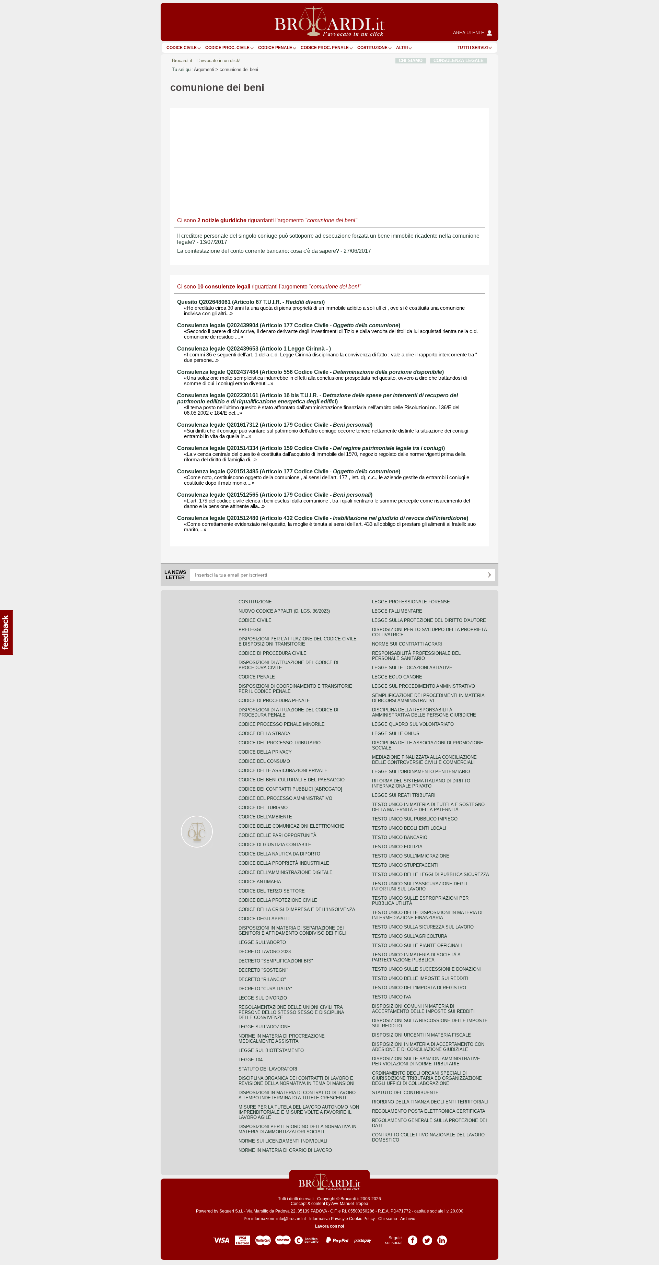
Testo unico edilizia (397, 846)
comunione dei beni (239, 69)
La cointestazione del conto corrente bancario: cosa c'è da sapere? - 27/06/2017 (274, 251)
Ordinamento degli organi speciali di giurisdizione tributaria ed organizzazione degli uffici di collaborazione (427, 1078)
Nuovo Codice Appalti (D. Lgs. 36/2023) (284, 611)
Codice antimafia (260, 881)
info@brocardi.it (291, 1218)
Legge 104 (251, 1059)
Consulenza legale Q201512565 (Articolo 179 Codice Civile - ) (274, 495)
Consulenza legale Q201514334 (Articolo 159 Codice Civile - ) (311, 448)
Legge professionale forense (411, 601)
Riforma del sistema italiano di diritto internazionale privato (421, 783)
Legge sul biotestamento (271, 1050)
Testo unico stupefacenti (405, 865)
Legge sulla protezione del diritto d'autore (429, 620)
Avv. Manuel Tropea (349, 1203)
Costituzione (372, 47)
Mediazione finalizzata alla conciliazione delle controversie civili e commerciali (424, 760)
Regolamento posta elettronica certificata (428, 1111)
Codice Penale (275, 47)
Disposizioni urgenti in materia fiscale (421, 1035)
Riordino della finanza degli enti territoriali (430, 1101)
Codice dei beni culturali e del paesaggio (292, 779)
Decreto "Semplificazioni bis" (276, 960)
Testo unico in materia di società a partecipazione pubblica (416, 957)
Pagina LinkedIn (442, 1238)
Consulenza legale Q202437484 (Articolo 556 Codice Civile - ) (310, 372)
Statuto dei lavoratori (268, 1069)
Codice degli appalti (264, 918)
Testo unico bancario (399, 837)
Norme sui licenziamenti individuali (283, 1141)
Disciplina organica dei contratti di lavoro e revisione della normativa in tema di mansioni (297, 1081)
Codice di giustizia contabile (275, 844)
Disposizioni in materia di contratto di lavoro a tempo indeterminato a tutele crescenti (297, 1095)
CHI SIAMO (411, 60)
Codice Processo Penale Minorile (282, 724)
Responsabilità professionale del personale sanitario (416, 656)
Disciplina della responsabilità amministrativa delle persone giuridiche (424, 712)
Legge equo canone (397, 676)
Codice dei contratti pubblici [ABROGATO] (290, 789)
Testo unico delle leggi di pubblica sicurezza (430, 874)
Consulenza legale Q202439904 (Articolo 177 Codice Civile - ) (288, 325)
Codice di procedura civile (273, 653)
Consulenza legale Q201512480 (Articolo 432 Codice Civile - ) (322, 518)
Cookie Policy (362, 1218)
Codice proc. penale (325, 47)
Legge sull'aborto (262, 942)
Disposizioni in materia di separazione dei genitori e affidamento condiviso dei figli (292, 930)
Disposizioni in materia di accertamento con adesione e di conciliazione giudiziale (428, 1047)
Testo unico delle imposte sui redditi (420, 978)
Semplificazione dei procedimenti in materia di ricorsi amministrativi (428, 698)
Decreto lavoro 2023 (265, 951)
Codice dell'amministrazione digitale (286, 872)
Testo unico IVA (391, 997)
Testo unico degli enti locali (409, 828)
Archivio (407, 1218)
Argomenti (204, 69)
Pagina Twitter (427, 1238)
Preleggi (250, 629)
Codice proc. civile (227, 47)
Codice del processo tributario (280, 742)
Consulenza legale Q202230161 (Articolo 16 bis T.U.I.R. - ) (317, 398)
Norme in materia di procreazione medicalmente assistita (282, 1038)
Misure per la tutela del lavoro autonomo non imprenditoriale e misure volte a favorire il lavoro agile (299, 1112)
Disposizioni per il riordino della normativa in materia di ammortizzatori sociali (297, 1129)
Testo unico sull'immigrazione (410, 856)
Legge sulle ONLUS (395, 733)
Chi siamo (387, 1218)
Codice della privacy (265, 752)
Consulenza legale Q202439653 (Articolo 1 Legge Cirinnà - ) (254, 349)
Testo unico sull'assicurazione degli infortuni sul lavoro (419, 886)
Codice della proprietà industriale (284, 863)
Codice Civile (181, 47)
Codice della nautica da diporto (279, 853)
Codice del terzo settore (272, 891)
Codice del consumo (264, 761)
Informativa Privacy (327, 1218)
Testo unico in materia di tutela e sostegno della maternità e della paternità (428, 807)
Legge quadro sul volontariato (413, 724)
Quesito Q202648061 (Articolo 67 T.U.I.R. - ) (251, 302)
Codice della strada (264, 733)
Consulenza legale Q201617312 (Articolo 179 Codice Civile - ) (274, 425)
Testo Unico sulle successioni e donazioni (426, 969)
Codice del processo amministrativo (285, 798)
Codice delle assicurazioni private (283, 770)
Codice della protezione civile (278, 900)
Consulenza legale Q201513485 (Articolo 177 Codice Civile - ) (288, 471)
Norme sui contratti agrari (407, 644)
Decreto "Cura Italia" (265, 988)
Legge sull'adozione (264, 1026)
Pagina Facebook (412, 1238)
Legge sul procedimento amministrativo (423, 686)
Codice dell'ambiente (265, 816)
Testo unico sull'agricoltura (409, 936)
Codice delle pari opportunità (277, 835)
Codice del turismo (263, 807)
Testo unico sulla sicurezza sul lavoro (423, 927)
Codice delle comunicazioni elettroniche (291, 826)
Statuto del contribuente (405, 1092)
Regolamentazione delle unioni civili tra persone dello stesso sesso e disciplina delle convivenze (291, 1012)
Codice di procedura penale (274, 700)
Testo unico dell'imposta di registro (419, 987)
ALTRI (402, 47)
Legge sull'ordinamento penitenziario (421, 771)
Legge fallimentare (397, 611)
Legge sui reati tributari (404, 795)
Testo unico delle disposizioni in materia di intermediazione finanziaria (427, 915)
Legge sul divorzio (263, 998)
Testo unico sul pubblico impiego (415, 818)
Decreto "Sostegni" (263, 970)
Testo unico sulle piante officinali (417, 945)
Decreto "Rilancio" (262, 979)
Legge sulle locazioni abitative (412, 667)
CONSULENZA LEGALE (458, 60)
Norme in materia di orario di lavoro (285, 1150)
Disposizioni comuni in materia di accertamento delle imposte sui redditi (423, 1009)
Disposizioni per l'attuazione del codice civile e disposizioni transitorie (298, 641)
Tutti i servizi (473, 47)
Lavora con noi (329, 1226)
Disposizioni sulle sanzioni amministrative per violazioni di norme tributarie (426, 1061)
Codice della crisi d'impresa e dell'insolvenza (297, 909)
